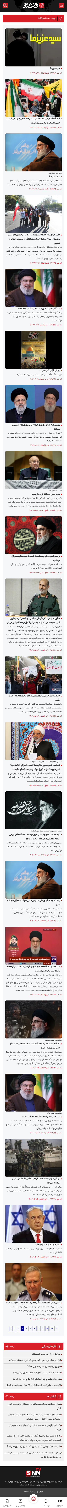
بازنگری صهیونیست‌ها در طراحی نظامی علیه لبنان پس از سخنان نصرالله (36, 1181)
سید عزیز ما (55, 68)
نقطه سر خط (54, 177)
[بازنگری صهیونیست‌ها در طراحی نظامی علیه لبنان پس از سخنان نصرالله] (33, 1158)
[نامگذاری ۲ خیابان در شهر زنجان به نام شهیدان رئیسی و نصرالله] (33, 404)
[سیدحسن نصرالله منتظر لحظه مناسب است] (33, 1092)
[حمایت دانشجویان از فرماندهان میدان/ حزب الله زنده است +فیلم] (33, 675)
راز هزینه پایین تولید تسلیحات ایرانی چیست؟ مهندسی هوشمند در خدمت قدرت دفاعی (32, 1455)
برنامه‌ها (46, 1505)
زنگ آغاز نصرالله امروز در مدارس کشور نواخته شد (39, 309)
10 (51, 1329)
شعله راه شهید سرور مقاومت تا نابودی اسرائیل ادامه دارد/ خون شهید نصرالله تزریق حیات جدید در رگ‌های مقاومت (35, 767)
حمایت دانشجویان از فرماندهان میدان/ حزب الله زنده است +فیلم (34, 698)
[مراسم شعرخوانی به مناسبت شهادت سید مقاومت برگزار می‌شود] (33, 535)
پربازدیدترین (20, 1505)
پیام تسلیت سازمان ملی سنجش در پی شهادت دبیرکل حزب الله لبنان (33, 903)
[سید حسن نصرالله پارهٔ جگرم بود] (33, 470)
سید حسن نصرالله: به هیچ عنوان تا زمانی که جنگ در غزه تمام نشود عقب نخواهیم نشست (33, 969)
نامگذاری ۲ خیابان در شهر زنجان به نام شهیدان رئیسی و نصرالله (36, 427)
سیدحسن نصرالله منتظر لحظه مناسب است (41, 1117)
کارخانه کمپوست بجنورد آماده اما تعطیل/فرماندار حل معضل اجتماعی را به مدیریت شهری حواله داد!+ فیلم (33, 1438)
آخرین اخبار (7, 1505)
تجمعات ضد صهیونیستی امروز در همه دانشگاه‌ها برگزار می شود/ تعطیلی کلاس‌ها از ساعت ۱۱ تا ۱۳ (34, 837)
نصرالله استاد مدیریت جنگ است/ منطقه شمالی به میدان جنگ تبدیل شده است (35, 1046)
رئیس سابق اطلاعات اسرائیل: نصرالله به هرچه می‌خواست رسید (32, 1303)
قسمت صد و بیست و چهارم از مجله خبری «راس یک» (37, 1373)
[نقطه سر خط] (33, 152)
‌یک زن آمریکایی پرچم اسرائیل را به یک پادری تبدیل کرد (37, 1379)
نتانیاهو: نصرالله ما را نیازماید (47, 1245)
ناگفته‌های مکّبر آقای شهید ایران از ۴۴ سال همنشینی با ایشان (33, 1385)
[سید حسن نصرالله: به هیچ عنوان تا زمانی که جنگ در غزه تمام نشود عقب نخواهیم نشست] (33, 946)
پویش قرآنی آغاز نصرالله (50, 371)
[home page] (33, 1498)
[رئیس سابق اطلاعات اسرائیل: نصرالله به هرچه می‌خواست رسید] (33, 1282)
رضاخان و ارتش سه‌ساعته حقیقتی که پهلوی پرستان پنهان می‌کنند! (35, 1427)
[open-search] (5, 5)
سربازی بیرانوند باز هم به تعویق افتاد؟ (44, 1367)
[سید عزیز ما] (33, 47)
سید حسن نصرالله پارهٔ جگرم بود (46, 494)
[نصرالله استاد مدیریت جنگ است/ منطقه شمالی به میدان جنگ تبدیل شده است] (33, 1019)
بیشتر (9, 1346)
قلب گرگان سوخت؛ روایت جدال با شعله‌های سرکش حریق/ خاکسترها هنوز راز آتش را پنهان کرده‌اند (34, 1417)
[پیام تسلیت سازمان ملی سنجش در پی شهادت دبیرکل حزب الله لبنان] (33, 879)
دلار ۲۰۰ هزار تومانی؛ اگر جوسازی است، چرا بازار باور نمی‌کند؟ (34, 1446)
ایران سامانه (28, 1491)
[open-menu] (61, 5)
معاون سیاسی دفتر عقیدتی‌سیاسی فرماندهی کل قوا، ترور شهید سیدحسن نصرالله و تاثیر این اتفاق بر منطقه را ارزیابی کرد (33, 620)
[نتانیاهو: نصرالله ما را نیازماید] (33, 1224)
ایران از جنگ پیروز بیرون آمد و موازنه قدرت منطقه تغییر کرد (35, 1360)
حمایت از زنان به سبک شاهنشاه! (46, 1354)
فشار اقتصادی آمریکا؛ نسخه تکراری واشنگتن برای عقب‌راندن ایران (34, 1406)
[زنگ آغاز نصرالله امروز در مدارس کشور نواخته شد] (33, 288)
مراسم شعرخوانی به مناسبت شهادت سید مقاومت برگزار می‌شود (35, 558)
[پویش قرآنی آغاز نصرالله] (33, 350)
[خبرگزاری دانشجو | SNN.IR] (33, 5)
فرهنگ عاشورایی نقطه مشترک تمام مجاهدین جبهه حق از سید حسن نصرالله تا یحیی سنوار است (33, 121)
